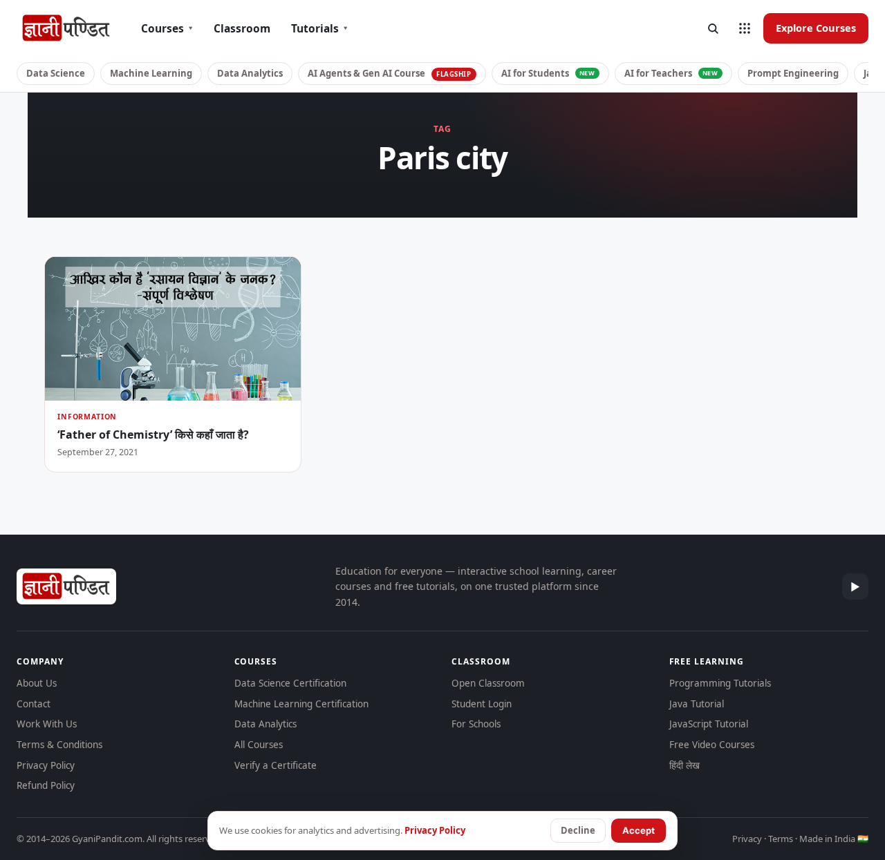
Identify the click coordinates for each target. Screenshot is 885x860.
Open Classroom (488, 683)
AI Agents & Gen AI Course (390, 73)
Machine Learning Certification (301, 704)
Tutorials (319, 28)
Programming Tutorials (720, 683)
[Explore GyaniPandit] (745, 28)
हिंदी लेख (684, 765)
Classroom (242, 28)
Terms (780, 838)
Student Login (481, 704)
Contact (33, 704)
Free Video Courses (711, 744)
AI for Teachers (671, 73)
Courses (167, 28)
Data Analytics (250, 73)
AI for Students (548, 73)
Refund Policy (46, 785)
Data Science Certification (290, 683)
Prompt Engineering (793, 73)
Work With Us (47, 724)
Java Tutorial (696, 704)
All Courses (258, 744)
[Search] (713, 28)
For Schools (476, 724)
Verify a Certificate (275, 765)
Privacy (747, 838)
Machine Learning (151, 73)
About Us (37, 683)
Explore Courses (816, 28)
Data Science (55, 73)
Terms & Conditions (59, 744)
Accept (638, 830)
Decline (578, 830)
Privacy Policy (46, 765)
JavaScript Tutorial (708, 724)
